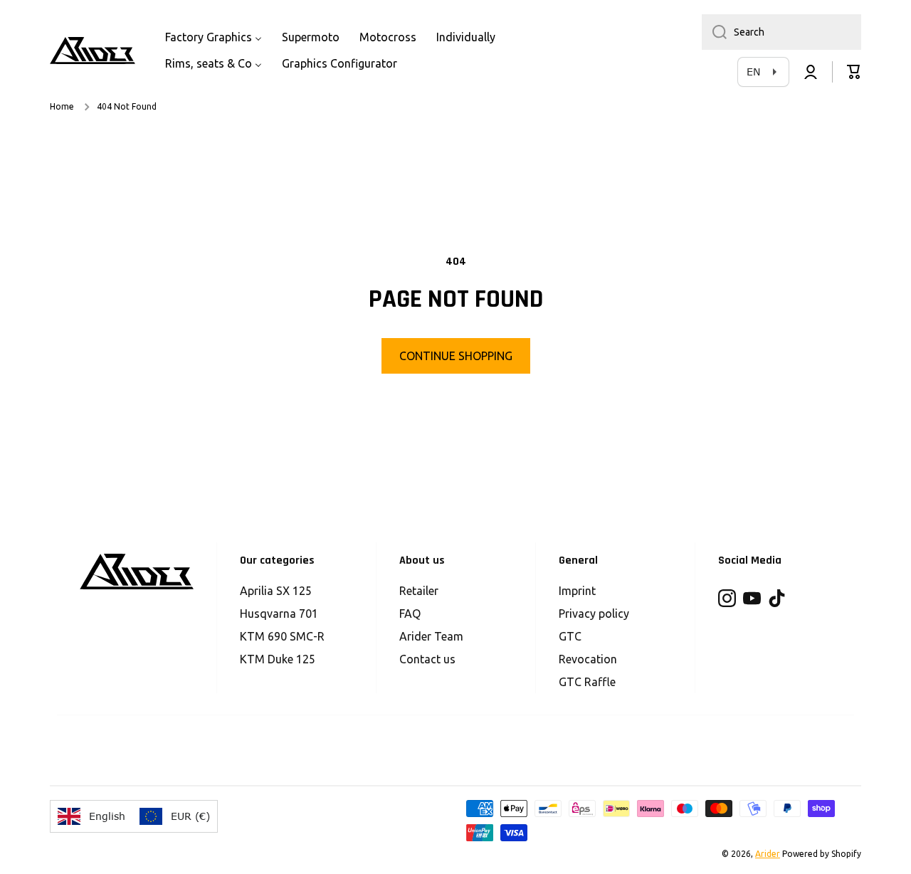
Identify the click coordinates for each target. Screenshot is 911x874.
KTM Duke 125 (277, 659)
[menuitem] (213, 37)
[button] (854, 72)
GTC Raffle (587, 681)
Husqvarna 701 (279, 613)
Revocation (588, 659)
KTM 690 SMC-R (282, 636)
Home (62, 106)
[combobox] (781, 32)
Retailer (418, 590)
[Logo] (92, 50)
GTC (570, 636)
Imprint (577, 590)
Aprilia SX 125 (276, 590)
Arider (767, 853)
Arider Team (431, 636)
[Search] (714, 32)
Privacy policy (594, 613)
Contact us (427, 659)
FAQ (410, 613)
